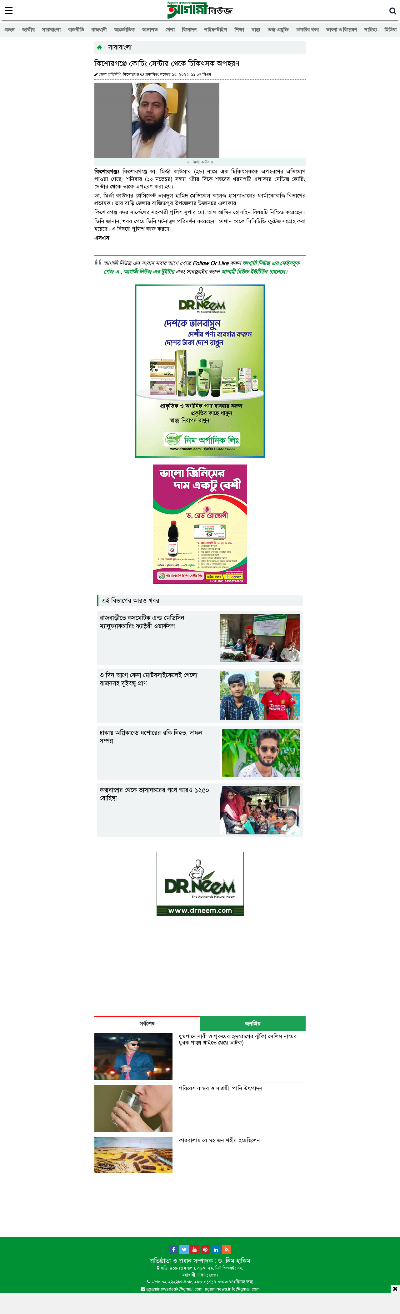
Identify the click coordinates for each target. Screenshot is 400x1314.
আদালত (150, 30)
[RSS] (226, 1249)
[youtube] (194, 1249)
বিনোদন (189, 30)
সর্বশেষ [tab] (147, 1023)
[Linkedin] (216, 1249)
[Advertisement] (200, 1302)
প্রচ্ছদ (10, 30)
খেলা (170, 30)
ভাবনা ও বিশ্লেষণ (341, 30)
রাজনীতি (76, 30)
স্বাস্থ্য (256, 30)
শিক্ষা (239, 30)
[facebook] (173, 1249)
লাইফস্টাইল (215, 30)
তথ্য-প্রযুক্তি (278, 30)
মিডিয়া (391, 30)
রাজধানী (99, 30)
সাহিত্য (370, 30)
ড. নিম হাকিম (234, 1261)
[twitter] (184, 1249)
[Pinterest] (205, 1249)
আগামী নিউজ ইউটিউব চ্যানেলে (253, 271)
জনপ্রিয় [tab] (253, 1023)
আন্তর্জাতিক (124, 30)
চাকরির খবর (307, 30)
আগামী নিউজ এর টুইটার (150, 271)
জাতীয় (28, 30)
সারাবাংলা (51, 30)
